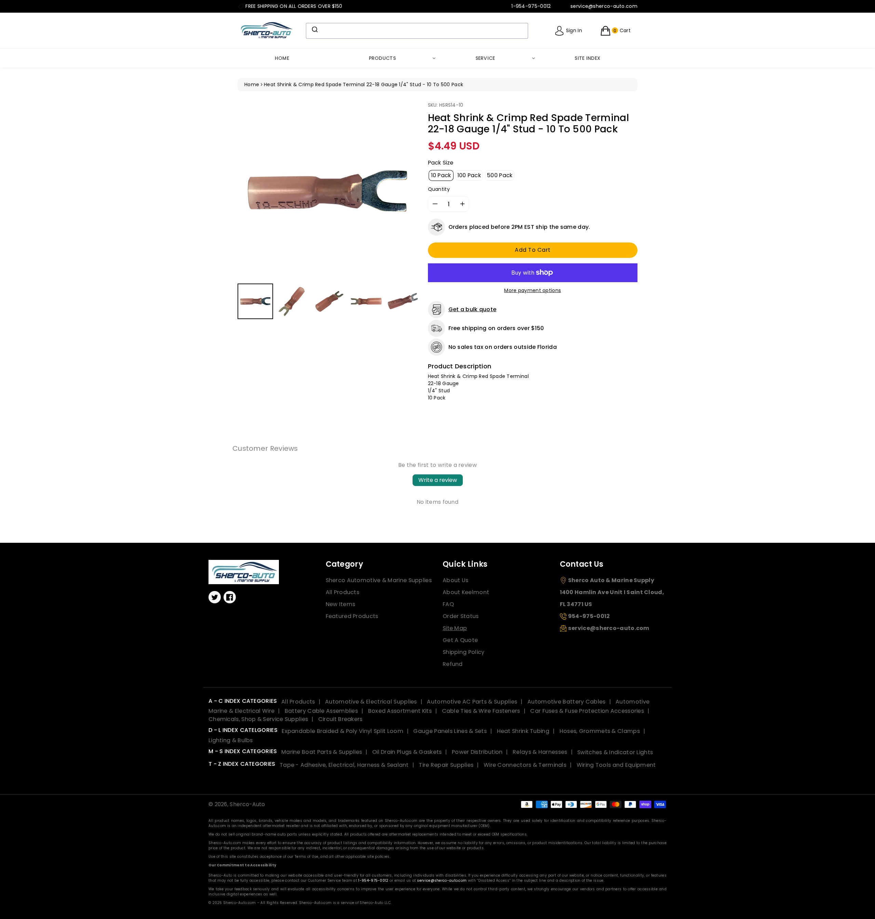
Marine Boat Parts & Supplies (321, 752)
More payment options (532, 290)
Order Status (461, 616)
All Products (343, 592)
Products (382, 58)
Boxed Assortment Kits (400, 711)
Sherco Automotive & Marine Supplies (379, 580)
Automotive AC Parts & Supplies (472, 702)
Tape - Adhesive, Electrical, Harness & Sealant (344, 765)
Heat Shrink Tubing (523, 731)
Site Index (587, 58)
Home (282, 58)
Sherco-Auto (247, 804)
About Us (455, 580)
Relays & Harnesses (540, 752)
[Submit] (314, 29)
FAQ (448, 604)
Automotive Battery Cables (566, 702)
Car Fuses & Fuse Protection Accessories (587, 711)
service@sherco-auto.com (442, 880)
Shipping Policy (464, 652)
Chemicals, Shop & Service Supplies (258, 719)
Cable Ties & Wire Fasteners (481, 711)
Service (485, 58)
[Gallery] (328, 211)
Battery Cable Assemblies (321, 711)
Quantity (439, 189)
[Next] (408, 191)
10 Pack (441, 175)
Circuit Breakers (340, 719)
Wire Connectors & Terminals (525, 765)
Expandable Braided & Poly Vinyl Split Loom (342, 731)
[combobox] (417, 31)
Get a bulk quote (472, 309)
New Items (340, 604)
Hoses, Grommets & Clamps (600, 731)
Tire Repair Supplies (446, 765)
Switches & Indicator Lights (615, 752)
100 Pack (469, 175)
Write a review (437, 480)
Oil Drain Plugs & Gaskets (407, 752)
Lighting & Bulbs (230, 740)
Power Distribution (477, 752)
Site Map (455, 628)
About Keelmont (466, 592)
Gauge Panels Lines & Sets (450, 731)
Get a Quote (460, 640)
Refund (453, 664)
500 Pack (499, 175)
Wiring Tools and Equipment (616, 765)
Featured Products (352, 616)
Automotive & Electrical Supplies (371, 702)
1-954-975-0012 (373, 880)
